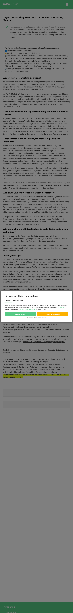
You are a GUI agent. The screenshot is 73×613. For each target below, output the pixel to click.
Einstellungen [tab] (18, 300)
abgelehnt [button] (61, 307)
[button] (20, 314)
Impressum (30, 317)
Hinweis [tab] (8, 300)
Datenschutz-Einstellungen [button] (28, 309)
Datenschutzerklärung (40, 317)
